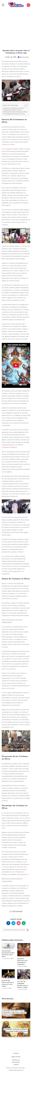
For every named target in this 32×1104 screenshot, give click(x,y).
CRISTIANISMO (17, 911)
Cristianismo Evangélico (9, 447)
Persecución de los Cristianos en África (15, 112)
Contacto (16, 1053)
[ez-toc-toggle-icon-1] (25, 105)
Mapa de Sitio (16, 1057)
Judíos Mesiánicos (22, 874)
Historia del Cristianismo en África (14, 108)
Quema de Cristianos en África (13, 110)
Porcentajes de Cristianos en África (14, 114)
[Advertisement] (16, 31)
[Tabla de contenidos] (26, 105)
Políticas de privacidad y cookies (16, 1062)
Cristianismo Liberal (8, 144)
